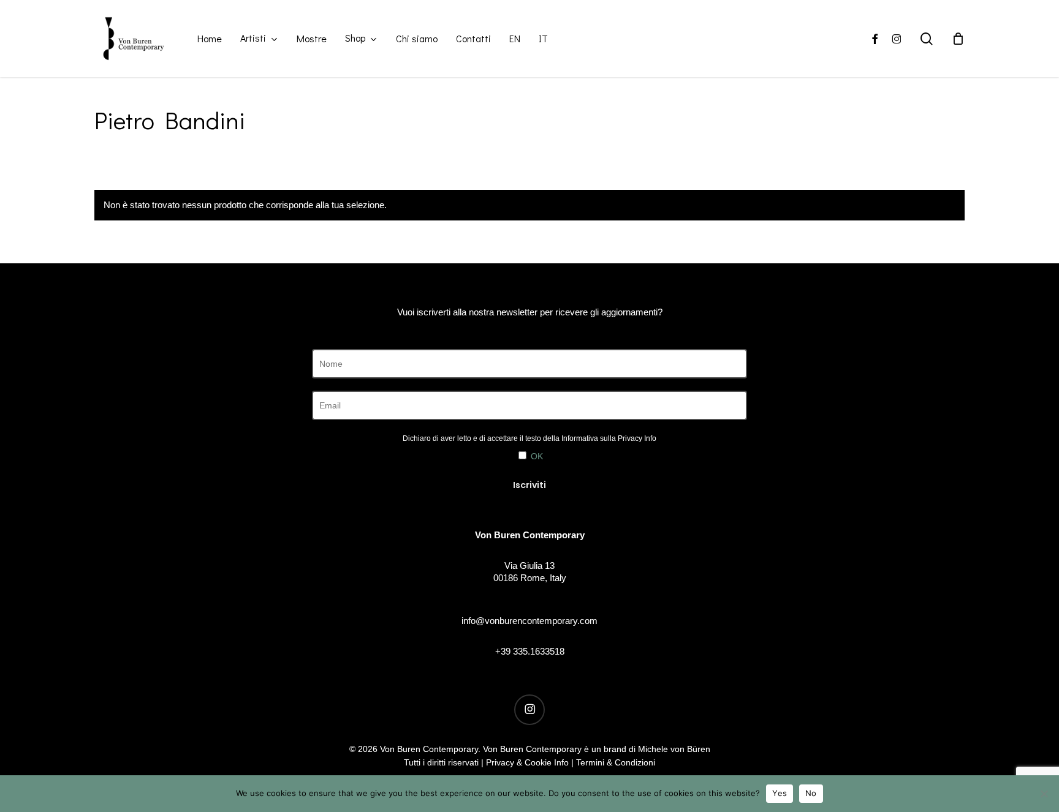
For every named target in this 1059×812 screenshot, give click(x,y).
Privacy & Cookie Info (527, 762)
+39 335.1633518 (529, 651)
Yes (779, 793)
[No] (1044, 794)
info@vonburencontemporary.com (529, 620)
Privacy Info (637, 438)
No (811, 793)
